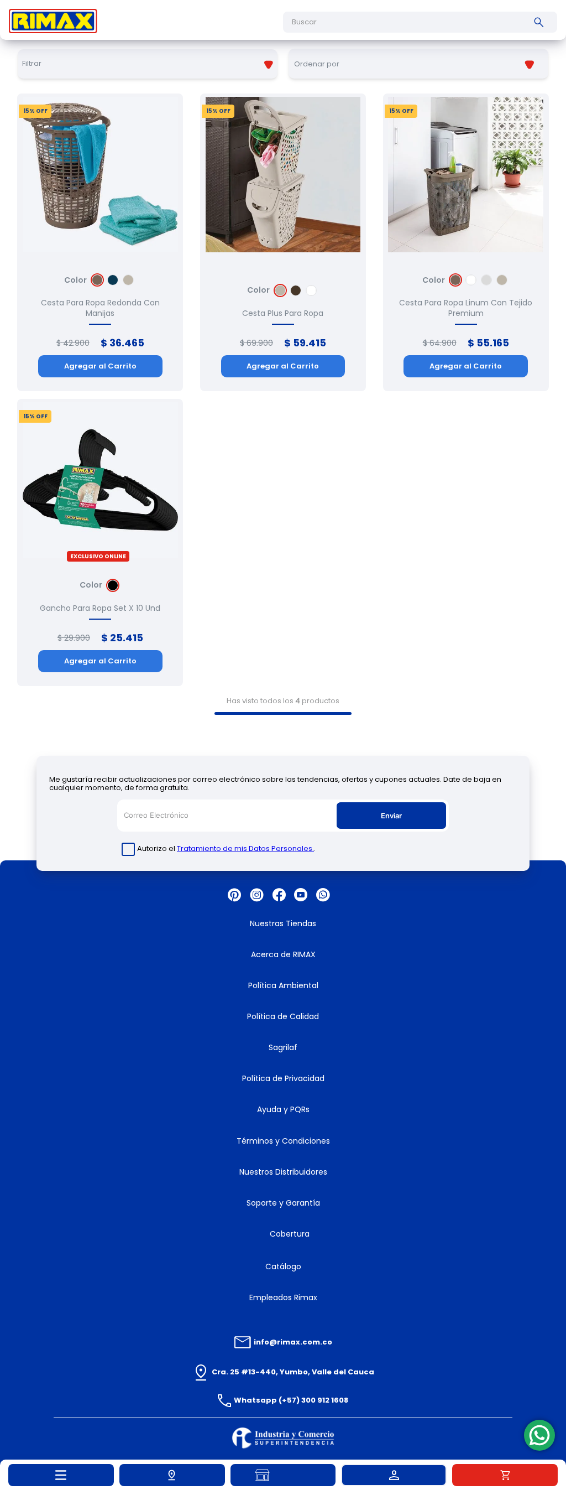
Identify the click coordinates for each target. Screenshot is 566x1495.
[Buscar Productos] (541, 22)
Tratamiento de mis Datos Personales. (245, 848)
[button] (172, 1475)
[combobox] (420, 22)
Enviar (391, 815)
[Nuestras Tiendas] (283, 1475)
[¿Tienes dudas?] (539, 1435)
